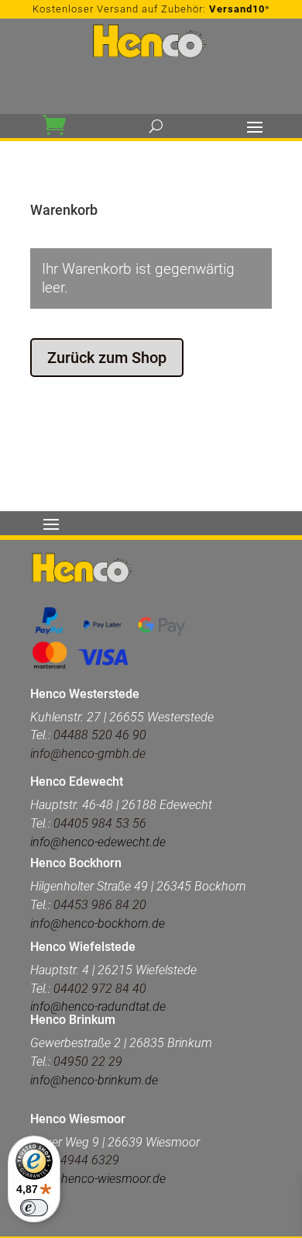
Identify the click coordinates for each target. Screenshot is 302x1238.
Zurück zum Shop (106, 357)
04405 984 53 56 (98, 823)
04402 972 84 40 (99, 988)
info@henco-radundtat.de (98, 1006)
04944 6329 (86, 1160)
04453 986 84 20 (99, 904)
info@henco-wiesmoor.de (98, 1178)
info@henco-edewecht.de (98, 842)
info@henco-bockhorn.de (97, 923)
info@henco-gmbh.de (88, 753)
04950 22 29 (87, 1061)
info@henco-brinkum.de (94, 1080)
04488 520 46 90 (99, 735)
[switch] (34, 1207)
